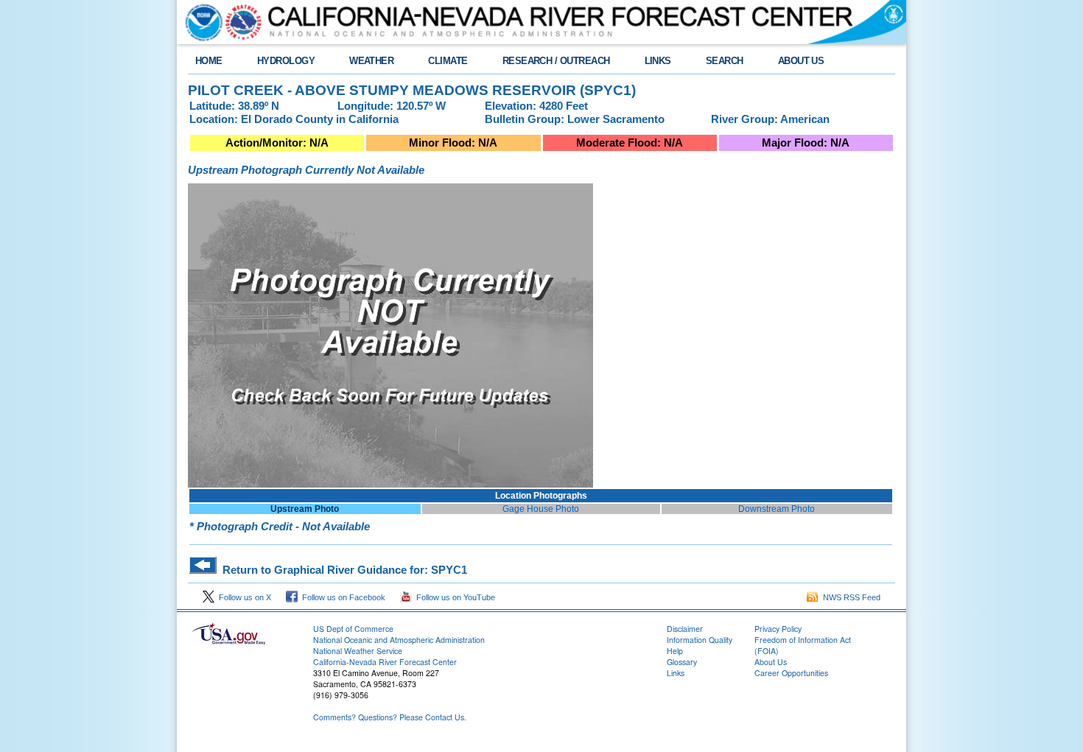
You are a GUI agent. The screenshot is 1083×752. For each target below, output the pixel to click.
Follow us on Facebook (341, 597)
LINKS (658, 60)
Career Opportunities (791, 672)
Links (675, 672)
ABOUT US (801, 60)
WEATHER (371, 60)
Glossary (682, 661)
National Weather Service (357, 650)
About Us (770, 661)
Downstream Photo (776, 509)
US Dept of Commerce (353, 628)
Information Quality (699, 639)
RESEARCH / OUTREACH (556, 60)
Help (675, 650)
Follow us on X (242, 597)
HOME (208, 60)
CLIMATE (447, 60)
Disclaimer (685, 628)
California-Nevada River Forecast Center (385, 661)
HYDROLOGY (286, 60)
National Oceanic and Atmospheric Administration (399, 639)
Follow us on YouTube (453, 597)
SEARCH (724, 60)
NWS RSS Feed (849, 597)
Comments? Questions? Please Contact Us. (389, 717)
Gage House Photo (540, 509)
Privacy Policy (778, 628)
